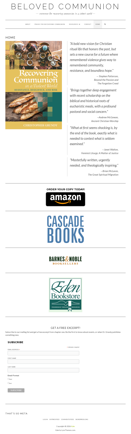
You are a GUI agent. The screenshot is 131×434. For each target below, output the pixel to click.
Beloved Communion (65, 6)
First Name (12, 358)
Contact (87, 24)
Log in (45, 419)
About (27, 24)
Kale (73, 426)
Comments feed (67, 419)
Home (97, 24)
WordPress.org (81, 419)
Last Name (11, 367)
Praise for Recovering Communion (50, 24)
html (10, 379)
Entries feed (54, 419)
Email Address (14, 350)
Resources (74, 24)
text (10, 383)
